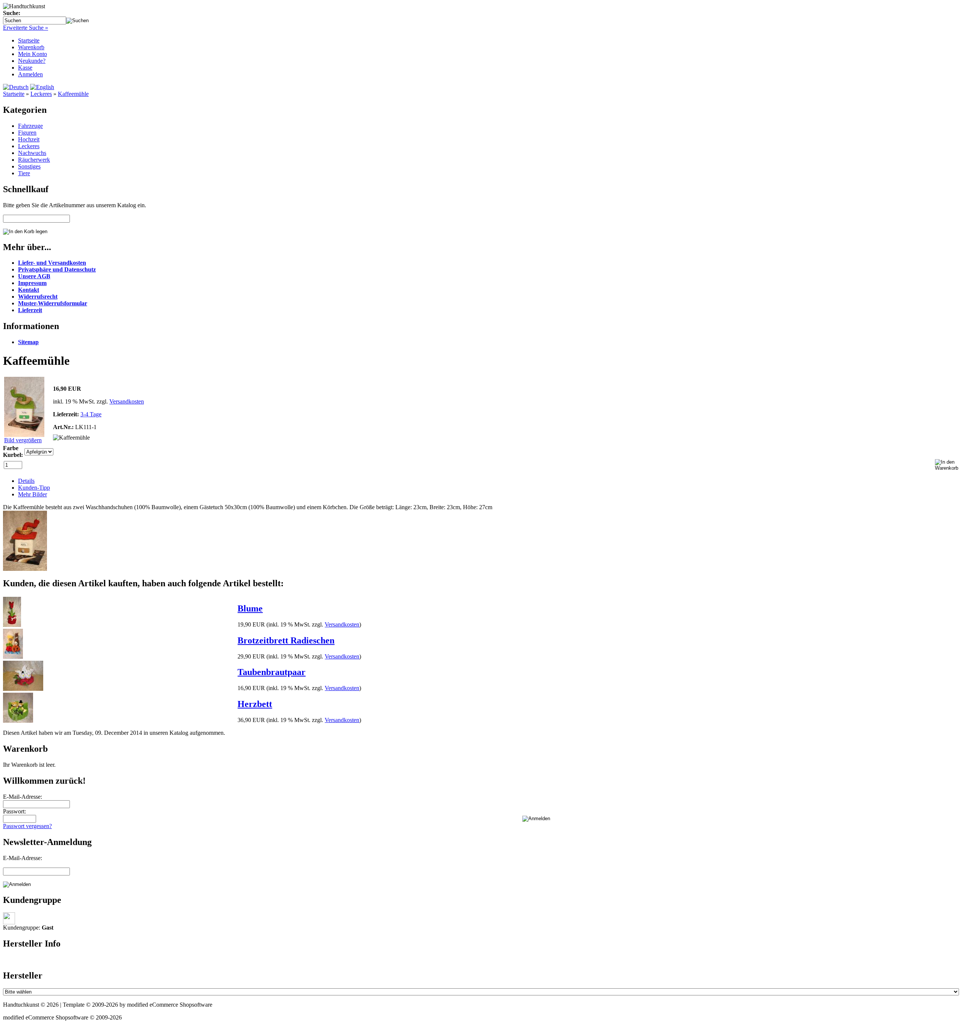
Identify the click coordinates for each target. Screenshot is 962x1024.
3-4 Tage (90, 414)
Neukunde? (31, 61)
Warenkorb (31, 47)
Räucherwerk (34, 159)
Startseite (28, 40)
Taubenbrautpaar (271, 672)
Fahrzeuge (30, 126)
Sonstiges (29, 166)
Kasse (25, 67)
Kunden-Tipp (34, 487)
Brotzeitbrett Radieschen (285, 640)
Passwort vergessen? (27, 826)
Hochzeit (28, 139)
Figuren (27, 132)
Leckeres (41, 94)
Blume (250, 608)
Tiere (24, 173)
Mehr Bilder (32, 494)
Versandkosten (126, 401)
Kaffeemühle (73, 94)
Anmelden (30, 74)
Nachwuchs (32, 153)
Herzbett (254, 704)
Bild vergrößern (23, 440)
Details (26, 481)
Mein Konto (32, 54)
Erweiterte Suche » (25, 27)
